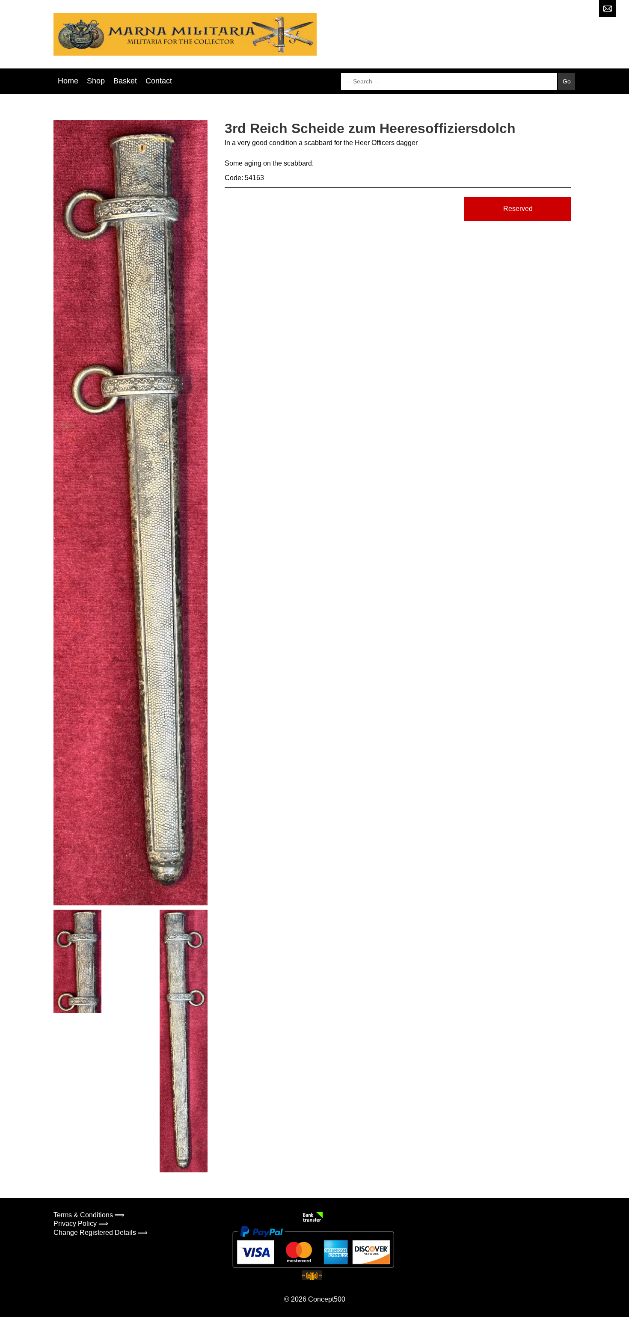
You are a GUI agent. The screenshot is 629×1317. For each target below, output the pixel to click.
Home (68, 81)
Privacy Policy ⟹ (80, 1223)
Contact (158, 81)
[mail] (607, 8)
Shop (96, 81)
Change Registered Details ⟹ (100, 1232)
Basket (125, 81)
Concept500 (326, 1299)
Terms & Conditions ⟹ (89, 1215)
